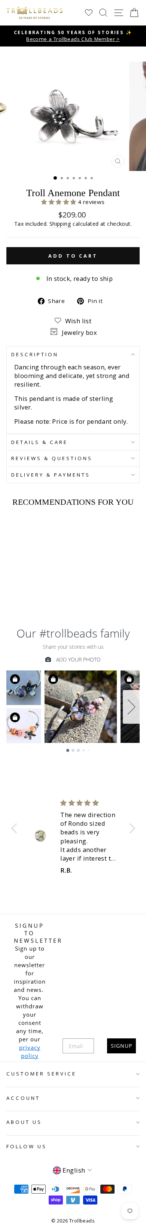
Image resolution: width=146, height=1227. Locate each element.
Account (23, 1098)
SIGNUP (121, 1045)
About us (24, 1122)
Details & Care (39, 442)
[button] (59, 202)
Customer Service (41, 1073)
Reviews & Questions (51, 458)
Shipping (60, 223)
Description (34, 354)
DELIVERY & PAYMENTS (50, 474)
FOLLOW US (26, 1146)
